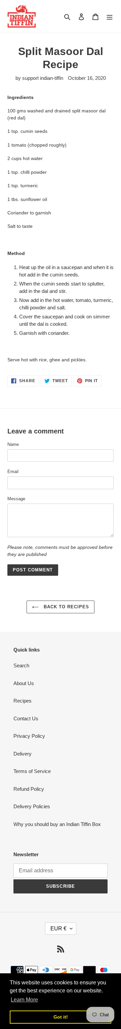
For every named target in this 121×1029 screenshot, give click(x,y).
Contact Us (25, 718)
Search (21, 665)
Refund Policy (28, 789)
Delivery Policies (31, 806)
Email (12, 471)
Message (16, 498)
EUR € (58, 928)
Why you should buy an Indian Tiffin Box (57, 824)
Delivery (22, 754)
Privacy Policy (29, 736)
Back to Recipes (65, 606)
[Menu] (110, 16)
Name (13, 444)
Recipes (22, 701)
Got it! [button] (60, 1017)
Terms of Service (32, 771)
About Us (23, 683)
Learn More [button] (24, 999)
